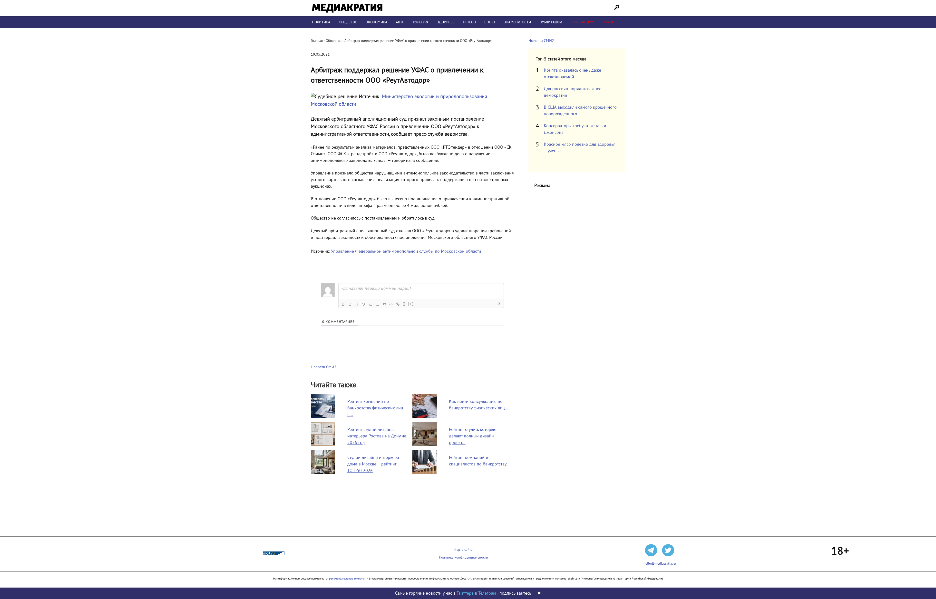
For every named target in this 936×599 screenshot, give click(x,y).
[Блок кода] (391, 304)
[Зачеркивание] (363, 304)
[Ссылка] (397, 304)
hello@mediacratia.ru (660, 563)
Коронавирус (583, 22)
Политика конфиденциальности (463, 557)
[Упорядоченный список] (370, 304)
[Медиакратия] (347, 8)
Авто (400, 22)
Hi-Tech (469, 22)
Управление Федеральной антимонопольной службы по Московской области (406, 251)
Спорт (489, 22)
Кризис (610, 22)
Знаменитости (517, 22)
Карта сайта (463, 550)
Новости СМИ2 (323, 367)
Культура (421, 22)
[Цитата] (384, 304)
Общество (348, 22)
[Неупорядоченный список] (377, 304)
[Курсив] (350, 304)
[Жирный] (343, 304)
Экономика (376, 22)
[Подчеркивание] (356, 304)
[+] (411, 304)
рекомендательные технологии (348, 578)
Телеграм (487, 593)
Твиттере (465, 593)
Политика (321, 22)
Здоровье (445, 22)
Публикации (550, 22)
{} (404, 304)
